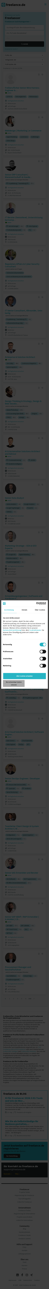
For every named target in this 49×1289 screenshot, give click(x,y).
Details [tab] (24, 610)
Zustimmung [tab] (9, 610)
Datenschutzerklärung (12, 630)
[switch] (43, 652)
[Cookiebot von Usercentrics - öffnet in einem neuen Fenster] (36, 603)
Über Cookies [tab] (40, 610)
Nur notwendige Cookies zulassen (14, 683)
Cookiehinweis (35, 630)
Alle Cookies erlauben (24, 676)
